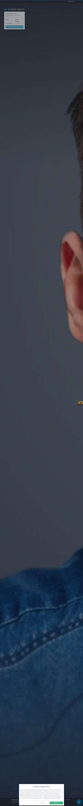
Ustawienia (42, 802)
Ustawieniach (46, 797)
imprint (58, 798)
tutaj (48, 798)
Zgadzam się (56, 802)
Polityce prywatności (57, 797)
